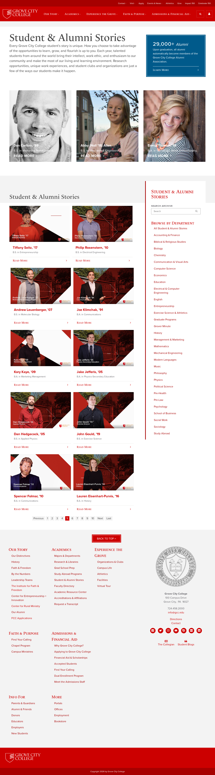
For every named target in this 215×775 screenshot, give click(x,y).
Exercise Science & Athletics (170, 313)
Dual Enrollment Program (68, 676)
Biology (158, 248)
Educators (17, 721)
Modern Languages (165, 359)
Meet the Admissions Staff (69, 682)
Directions (176, 619)
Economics (160, 275)
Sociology (159, 426)
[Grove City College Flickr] (191, 630)
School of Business (165, 413)
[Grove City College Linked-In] (199, 630)
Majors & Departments (67, 556)
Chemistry (160, 255)
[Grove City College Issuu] (183, 630)
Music (157, 366)
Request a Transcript (66, 604)
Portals (58, 703)
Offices (58, 709)
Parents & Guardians (23, 703)
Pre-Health (160, 393)
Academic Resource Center (70, 592)
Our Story (18, 549)
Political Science (163, 386)
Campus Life (104, 568)
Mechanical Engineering (168, 353)
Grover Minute (162, 326)
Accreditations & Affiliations (70, 598)
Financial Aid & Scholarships (70, 657)
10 (93, 518)
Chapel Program (20, 645)
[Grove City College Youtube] (176, 630)
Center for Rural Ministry (25, 606)
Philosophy (160, 373)
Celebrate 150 (204, 3)
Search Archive (162, 206)
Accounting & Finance (167, 235)
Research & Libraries (66, 562)
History (158, 333)
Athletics (170, 3)
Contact (176, 623)
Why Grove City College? (68, 645)
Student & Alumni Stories (69, 580)
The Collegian (166, 644)
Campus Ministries (22, 651)
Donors (15, 715)
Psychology (160, 406)
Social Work (160, 420)
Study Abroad (162, 433)
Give (179, 3)
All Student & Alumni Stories (170, 228)
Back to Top (105, 538)
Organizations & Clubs (110, 562)
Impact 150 (190, 3)
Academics (61, 549)
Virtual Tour (104, 586)
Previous (38, 518)
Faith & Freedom (21, 568)
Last (108, 518)
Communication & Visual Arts (171, 262)
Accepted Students (65, 663)
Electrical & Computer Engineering (166, 290)
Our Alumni (18, 612)
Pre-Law (158, 400)
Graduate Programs (165, 319)
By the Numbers (20, 574)
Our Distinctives (20, 556)
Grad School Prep (64, 568)
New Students (19, 733)
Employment (61, 715)
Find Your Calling (21, 639)
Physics (158, 380)
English (158, 299)
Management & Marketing (169, 339)
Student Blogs (186, 644)
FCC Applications (21, 618)
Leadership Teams (21, 580)
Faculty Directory (64, 586)
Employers (17, 727)
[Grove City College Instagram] (168, 630)
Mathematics (161, 346)
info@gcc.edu (176, 612)
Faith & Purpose (24, 633)
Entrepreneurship (164, 306)
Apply (141, 3)
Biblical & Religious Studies (170, 242)
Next (100, 518)
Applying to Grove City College (72, 651)
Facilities (102, 580)
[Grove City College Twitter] (160, 630)
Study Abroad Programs (68, 574)
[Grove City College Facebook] (153, 630)
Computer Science (165, 268)
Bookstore (60, 721)
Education (160, 282)
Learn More (161, 69)
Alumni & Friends (21, 709)
